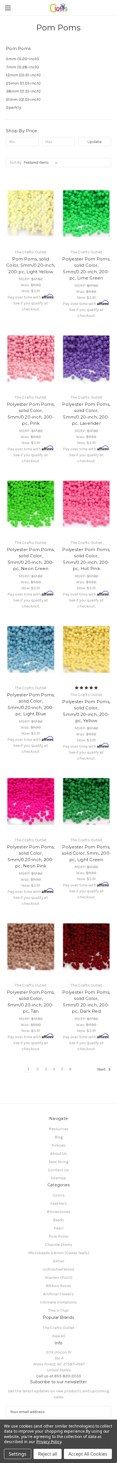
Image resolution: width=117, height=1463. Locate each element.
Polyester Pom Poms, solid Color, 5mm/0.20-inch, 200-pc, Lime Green (86, 268)
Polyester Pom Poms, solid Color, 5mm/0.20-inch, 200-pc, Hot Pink (86, 559)
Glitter (58, 1261)
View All (58, 1336)
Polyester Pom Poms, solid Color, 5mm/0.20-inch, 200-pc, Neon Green (31, 559)
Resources (58, 1128)
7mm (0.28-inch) (22, 67)
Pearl (58, 1228)
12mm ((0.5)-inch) (23, 74)
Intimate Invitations (58, 1302)
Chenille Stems (58, 1244)
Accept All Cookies (87, 1454)
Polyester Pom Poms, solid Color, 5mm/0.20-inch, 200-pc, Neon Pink (31, 856)
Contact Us (58, 1170)
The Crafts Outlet (58, 1327)
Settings (17, 1454)
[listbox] (42, 162)
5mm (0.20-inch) (22, 58)
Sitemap (58, 1178)
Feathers (58, 1203)
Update (94, 141)
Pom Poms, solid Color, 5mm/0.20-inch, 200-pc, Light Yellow (30, 265)
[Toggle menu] (8, 8)
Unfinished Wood (58, 1269)
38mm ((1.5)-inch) (23, 91)
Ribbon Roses (58, 1285)
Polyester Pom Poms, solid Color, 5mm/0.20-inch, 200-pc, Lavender (86, 414)
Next (101, 1069)
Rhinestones (58, 1211)
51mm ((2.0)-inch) (23, 99)
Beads (58, 1220)
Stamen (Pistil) (58, 1277)
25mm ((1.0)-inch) (23, 83)
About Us (58, 1153)
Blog (59, 1137)
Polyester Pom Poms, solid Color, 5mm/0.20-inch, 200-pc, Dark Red (86, 1001)
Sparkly (13, 107)
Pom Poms (59, 1236)
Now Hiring (58, 1161)
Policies (58, 1145)
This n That (58, 1310)
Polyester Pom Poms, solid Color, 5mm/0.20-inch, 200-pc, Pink (31, 414)
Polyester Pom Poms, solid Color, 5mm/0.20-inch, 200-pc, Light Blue (31, 704)
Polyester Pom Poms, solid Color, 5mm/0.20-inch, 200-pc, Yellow (86, 711)
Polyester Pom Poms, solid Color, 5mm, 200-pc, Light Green (86, 853)
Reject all (47, 1454)
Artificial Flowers (58, 1294)
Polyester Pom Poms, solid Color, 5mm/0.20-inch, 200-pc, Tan (31, 1001)
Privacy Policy (48, 1441)
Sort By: (15, 162)
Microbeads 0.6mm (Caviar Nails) (58, 1252)
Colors (59, 1195)
